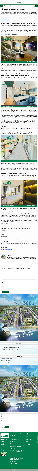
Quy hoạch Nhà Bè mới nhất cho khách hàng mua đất (10, 349)
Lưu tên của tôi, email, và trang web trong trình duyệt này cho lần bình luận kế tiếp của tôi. (17, 290)
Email (3, 282)
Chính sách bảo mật (3, 452)
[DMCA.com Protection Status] (3, 454)
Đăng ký (1, 449)
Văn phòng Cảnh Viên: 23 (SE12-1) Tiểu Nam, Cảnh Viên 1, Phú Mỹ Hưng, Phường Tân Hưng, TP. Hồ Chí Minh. (17, 458)
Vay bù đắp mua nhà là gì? (6, 360)
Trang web (3, 286)
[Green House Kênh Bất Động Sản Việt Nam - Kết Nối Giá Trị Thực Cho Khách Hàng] (19, 2)
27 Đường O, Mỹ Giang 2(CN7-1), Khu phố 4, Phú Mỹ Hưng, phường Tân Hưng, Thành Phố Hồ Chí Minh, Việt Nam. (17, 445)
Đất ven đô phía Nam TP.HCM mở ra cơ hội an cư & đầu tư (10, 351)
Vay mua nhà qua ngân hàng (6, 362)
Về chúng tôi (2, 443)
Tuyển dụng (2, 447)
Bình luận (3, 269)
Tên (2, 278)
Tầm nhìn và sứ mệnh (4, 446)
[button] (1, 5)
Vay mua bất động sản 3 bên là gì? (8, 358)
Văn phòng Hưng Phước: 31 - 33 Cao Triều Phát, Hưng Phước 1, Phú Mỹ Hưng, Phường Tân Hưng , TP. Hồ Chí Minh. (17, 452)
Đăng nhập (2, 450)
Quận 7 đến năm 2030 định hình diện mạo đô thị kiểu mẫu (10, 347)
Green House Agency (10, 220)
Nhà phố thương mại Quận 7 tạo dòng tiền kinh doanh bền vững (11, 345)
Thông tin (2, 444)
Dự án (2, 8)
